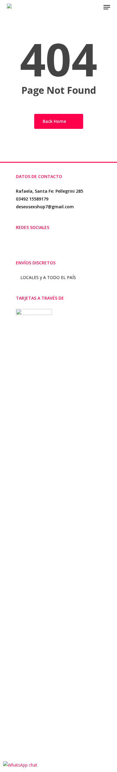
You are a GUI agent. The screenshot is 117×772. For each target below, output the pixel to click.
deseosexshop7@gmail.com (45, 206)
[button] (107, 7)
